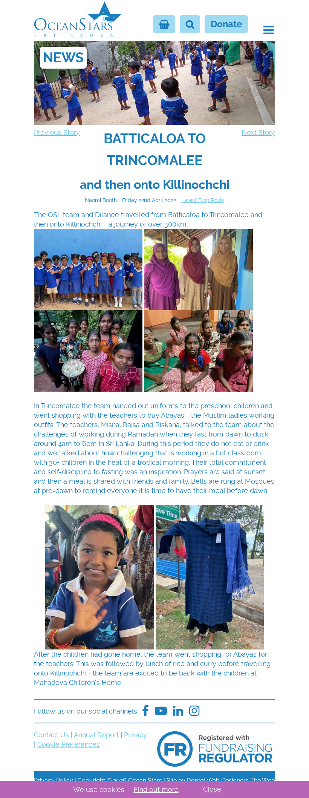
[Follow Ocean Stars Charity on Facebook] (145, 711)
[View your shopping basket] (164, 24)
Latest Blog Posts (203, 200)
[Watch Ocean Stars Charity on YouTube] (161, 711)
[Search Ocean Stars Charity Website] (190, 24)
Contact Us (51, 735)
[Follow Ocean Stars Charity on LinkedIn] (194, 711)
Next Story (258, 132)
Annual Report (96, 735)
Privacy (135, 735)
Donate (226, 24)
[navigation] (154, 150)
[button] (268, 30)
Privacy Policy (53, 780)
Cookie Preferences (68, 744)
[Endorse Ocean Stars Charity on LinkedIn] (178, 711)
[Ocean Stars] (78, 20)
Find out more (156, 789)
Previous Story (57, 132)
